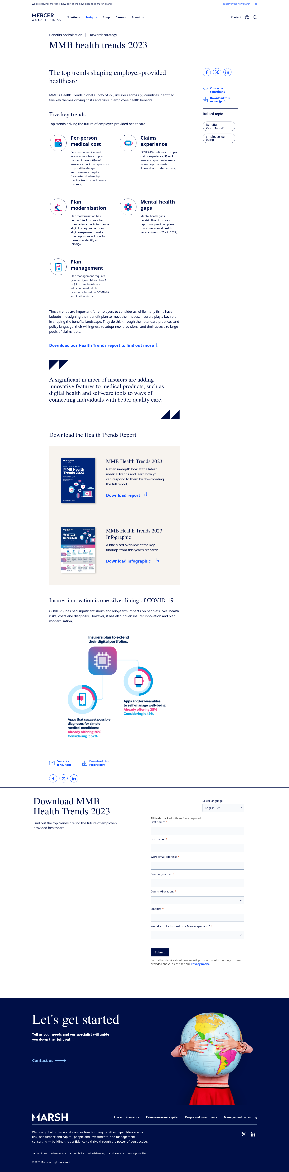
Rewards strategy (103, 35)
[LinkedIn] (253, 1134)
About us (138, 17)
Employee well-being (216, 138)
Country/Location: (162, 891)
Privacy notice (200, 964)
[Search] (255, 17)
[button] (256, 4)
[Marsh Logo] (50, 1117)
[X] (243, 1134)
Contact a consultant (64, 763)
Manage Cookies (137, 1153)
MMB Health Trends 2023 (134, 461)
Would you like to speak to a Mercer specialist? (180, 926)
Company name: (161, 874)
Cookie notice (116, 1153)
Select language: (213, 801)
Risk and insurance (126, 1117)
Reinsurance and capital (162, 1117)
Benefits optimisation (65, 35)
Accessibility (77, 1153)
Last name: (158, 839)
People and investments (201, 1117)
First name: (158, 822)
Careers (121, 17)
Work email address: (164, 857)
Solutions (73, 17)
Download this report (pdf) (99, 763)
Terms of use (39, 1153)
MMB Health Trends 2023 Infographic (134, 533)
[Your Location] (247, 17)
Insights (91, 17)
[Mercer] (46, 17)
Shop (106, 17)
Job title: (156, 909)
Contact (236, 17)
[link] (53, 778)
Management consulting (240, 1117)
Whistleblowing (96, 1153)
